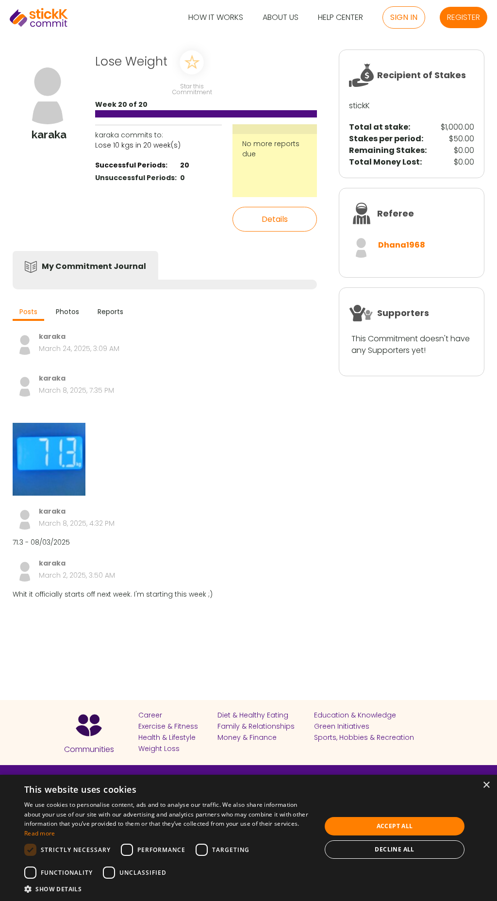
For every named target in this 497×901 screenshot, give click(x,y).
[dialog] (248, 838)
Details (275, 219)
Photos (67, 312)
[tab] (28, 313)
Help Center (340, 18)
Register (463, 17)
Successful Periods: (131, 165)
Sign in (403, 17)
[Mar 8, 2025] (49, 459)
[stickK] (39, 17)
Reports (110, 312)
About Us (280, 18)
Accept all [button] (395, 826)
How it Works (215, 18)
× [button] (486, 785)
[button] (168, 889)
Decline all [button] (394, 849)
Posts (28, 312)
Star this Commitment (191, 88)
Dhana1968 (401, 244)
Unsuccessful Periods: (136, 178)
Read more (39, 833)
